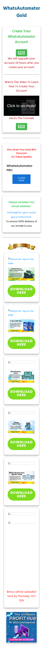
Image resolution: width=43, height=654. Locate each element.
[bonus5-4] (21, 465)
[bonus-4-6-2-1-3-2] (21, 415)
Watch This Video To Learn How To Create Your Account (21, 86)
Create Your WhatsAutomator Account (21, 36)
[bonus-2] (21, 313)
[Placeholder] (21, 274)
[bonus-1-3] (21, 261)
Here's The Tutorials (21, 118)
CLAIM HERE (21, 179)
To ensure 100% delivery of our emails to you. (21, 219)
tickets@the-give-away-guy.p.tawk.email (22, 215)
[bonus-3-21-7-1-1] (21, 364)
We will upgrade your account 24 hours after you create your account (21, 63)
